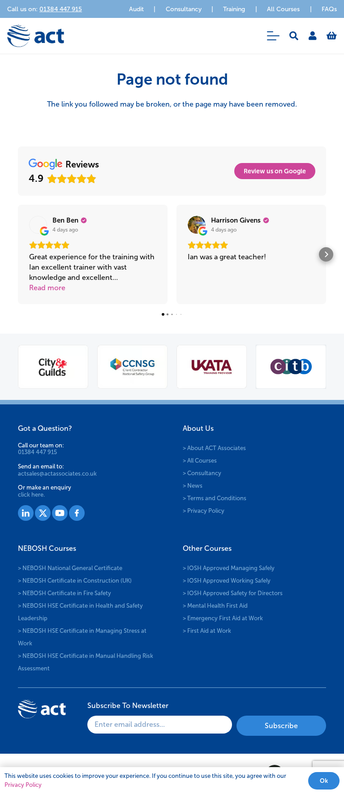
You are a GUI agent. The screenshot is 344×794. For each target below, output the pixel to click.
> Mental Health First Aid (215, 605)
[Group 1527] (26, 513)
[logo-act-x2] (35, 36)
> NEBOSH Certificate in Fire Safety (64, 593)
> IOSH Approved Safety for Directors (233, 593)
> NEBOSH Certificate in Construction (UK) (75, 580)
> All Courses (200, 460)
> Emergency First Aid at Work (223, 618)
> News (192, 485)
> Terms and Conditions (214, 498)
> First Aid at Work (207, 630)
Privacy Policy (23, 784)
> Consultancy (202, 473)
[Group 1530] (77, 513)
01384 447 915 (37, 452)
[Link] (313, 36)
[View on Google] (38, 225)
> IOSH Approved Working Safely (227, 580)
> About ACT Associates (214, 448)
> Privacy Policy (203, 510)
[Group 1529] (60, 513)
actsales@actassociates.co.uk (57, 473)
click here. (31, 494)
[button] (273, 36)
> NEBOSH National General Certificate (70, 568)
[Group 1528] (43, 513)
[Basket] (332, 36)
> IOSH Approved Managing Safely (229, 568)
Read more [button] (47, 288)
